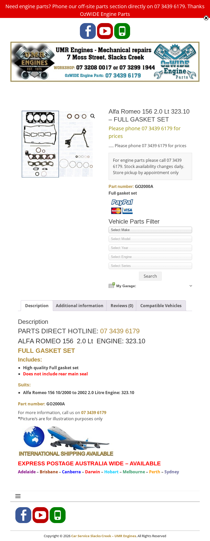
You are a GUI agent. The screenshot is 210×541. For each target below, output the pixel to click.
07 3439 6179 (120, 331)
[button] (92, 116)
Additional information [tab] (79, 305)
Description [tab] (37, 305)
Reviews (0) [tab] (122, 305)
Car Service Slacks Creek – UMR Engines (103, 536)
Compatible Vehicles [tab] (161, 305)
